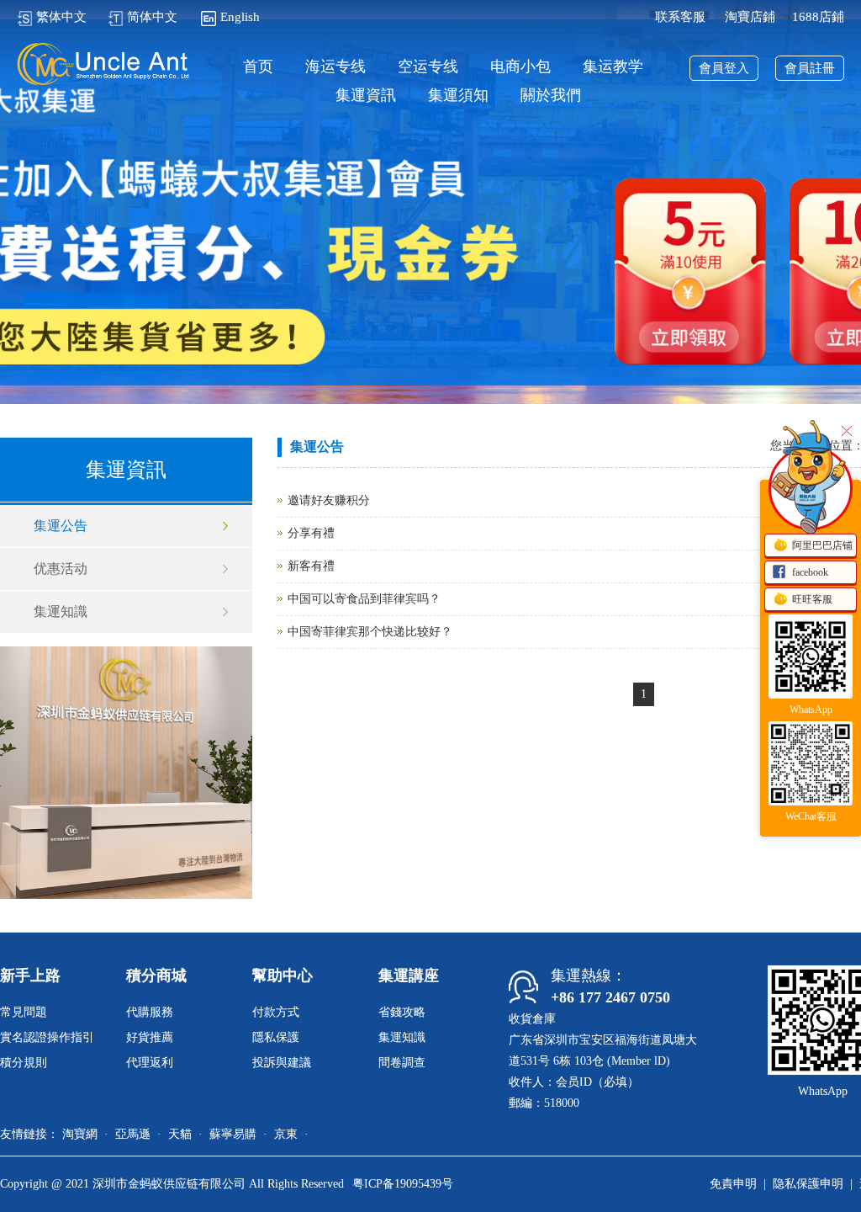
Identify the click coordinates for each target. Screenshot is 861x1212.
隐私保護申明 (808, 1183)
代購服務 (149, 1012)
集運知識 (60, 611)
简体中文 (152, 17)
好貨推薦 (149, 1037)
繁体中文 (61, 17)
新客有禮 (311, 566)
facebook (810, 572)
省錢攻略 (401, 1012)
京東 (286, 1134)
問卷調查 (401, 1062)
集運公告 (60, 525)
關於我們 (550, 96)
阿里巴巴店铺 (822, 545)
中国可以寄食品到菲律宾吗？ (364, 599)
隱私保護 (275, 1037)
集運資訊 (365, 96)
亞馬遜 (133, 1134)
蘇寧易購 (232, 1134)
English (240, 17)
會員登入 (724, 68)
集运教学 (613, 67)
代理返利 (149, 1062)
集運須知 (458, 96)
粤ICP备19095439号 (402, 1183)
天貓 (180, 1134)
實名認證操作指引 (47, 1037)
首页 (258, 67)
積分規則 (23, 1062)
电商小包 (520, 67)
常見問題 (23, 1012)
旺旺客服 (812, 599)
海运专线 (335, 67)
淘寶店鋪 (750, 17)
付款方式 (275, 1012)
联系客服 (680, 17)
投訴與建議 (281, 1062)
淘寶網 (80, 1134)
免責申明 (733, 1183)
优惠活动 (60, 568)
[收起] (811, 488)
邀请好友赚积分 (329, 500)
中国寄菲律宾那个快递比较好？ (370, 631)
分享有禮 (311, 533)
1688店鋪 (818, 17)
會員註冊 (809, 68)
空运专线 (428, 67)
